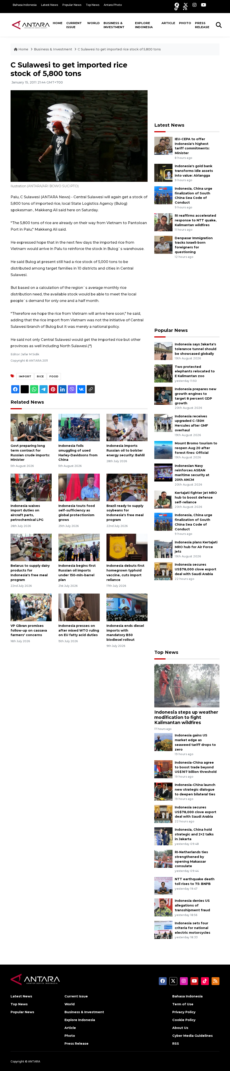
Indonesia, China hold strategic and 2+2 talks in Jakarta (194, 834)
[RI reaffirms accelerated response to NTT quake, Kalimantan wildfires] (163, 222)
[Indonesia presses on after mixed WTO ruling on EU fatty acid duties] (79, 607)
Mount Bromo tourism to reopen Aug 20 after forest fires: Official (196, 448)
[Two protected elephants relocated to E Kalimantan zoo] (163, 373)
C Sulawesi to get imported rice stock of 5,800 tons (119, 49)
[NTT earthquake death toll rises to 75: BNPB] (163, 886)
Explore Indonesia (144, 25)
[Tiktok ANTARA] (177, 8)
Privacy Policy (183, 1012)
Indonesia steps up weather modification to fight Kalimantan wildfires (186, 717)
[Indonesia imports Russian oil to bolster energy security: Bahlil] (127, 427)
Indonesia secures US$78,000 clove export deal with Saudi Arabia (195, 569)
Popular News (71, 5)
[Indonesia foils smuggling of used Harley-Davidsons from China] (79, 427)
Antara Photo (113, 5)
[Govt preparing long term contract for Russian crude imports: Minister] (31, 427)
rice (40, 376)
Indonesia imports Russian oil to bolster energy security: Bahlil (125, 450)
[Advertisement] (188, 89)
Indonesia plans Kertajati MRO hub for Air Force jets (196, 547)
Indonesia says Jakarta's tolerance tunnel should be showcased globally (195, 349)
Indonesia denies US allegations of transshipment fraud (192, 905)
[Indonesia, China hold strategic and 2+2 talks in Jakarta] (163, 836)
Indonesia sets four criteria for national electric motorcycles (192, 928)
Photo (185, 23)
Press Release (202, 25)
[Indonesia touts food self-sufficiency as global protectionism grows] (79, 487)
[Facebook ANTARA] (177, 5)
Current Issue (74, 25)
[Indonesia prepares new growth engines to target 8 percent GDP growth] (163, 395)
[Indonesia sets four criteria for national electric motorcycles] (163, 929)
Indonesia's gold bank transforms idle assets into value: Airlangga (194, 171)
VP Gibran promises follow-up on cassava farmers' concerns (29, 630)
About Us (180, 1028)
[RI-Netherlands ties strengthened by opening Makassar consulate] (163, 858)
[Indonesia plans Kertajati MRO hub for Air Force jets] (163, 549)
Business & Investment (114, 25)
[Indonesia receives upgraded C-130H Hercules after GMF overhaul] (163, 423)
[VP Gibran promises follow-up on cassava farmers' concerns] (31, 607)
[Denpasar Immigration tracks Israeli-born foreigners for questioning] (163, 244)
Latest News (49, 5)
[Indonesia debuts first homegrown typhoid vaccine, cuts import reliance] (127, 547)
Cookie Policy (183, 1020)
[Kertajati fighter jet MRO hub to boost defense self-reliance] (163, 499)
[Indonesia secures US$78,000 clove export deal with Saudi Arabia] (163, 571)
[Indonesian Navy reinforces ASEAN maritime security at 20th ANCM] (163, 472)
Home (57, 23)
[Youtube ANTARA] (203, 5)
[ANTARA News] (31, 25)
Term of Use (182, 1004)
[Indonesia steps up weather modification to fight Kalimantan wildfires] (186, 685)
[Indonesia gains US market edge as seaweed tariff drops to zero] (163, 742)
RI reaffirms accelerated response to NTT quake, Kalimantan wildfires (196, 220)
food (53, 376)
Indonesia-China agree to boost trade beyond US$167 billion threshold (196, 767)
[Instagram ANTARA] (194, 5)
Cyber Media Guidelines (192, 1036)
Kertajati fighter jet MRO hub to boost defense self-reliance (196, 497)
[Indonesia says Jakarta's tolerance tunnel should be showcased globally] (163, 351)
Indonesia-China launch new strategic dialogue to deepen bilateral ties (195, 789)
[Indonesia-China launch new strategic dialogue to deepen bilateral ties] (163, 791)
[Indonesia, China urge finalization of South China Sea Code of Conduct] (163, 195)
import (25, 376)
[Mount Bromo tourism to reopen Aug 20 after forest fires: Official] (163, 450)
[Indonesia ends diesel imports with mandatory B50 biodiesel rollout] (127, 607)
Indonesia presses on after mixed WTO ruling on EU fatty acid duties (78, 630)
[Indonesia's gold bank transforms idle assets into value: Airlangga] (163, 172)
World (93, 23)
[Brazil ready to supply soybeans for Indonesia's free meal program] (127, 487)
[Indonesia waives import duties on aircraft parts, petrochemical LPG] (31, 487)
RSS (175, 1044)
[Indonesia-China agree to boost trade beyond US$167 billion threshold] (163, 769)
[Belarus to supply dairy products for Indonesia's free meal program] (31, 547)
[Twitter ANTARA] (186, 5)
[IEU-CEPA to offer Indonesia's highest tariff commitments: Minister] (163, 145)
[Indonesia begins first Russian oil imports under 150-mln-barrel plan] (79, 547)
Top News (92, 5)
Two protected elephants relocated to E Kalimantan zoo (195, 371)
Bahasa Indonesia (25, 5)
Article (168, 23)
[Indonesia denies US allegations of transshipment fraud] (163, 907)
